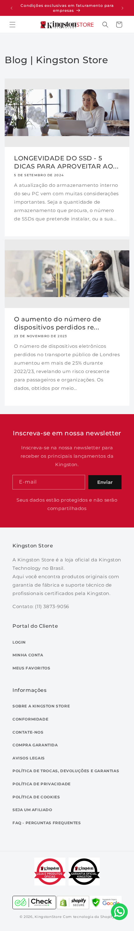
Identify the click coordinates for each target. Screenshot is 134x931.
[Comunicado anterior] (11, 8)
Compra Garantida (35, 745)
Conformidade (30, 719)
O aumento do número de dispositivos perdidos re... (57, 323)
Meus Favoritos (31, 668)
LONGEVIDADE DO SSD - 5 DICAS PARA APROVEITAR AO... (66, 162)
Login (19, 642)
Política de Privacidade (41, 784)
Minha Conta (27, 655)
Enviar (104, 482)
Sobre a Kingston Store (41, 706)
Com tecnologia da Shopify (89, 916)
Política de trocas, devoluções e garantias (65, 770)
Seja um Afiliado (32, 809)
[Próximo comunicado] (122, 8)
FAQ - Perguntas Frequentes (46, 822)
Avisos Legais (28, 758)
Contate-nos (28, 732)
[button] (12, 24)
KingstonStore (48, 916)
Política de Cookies (36, 797)
